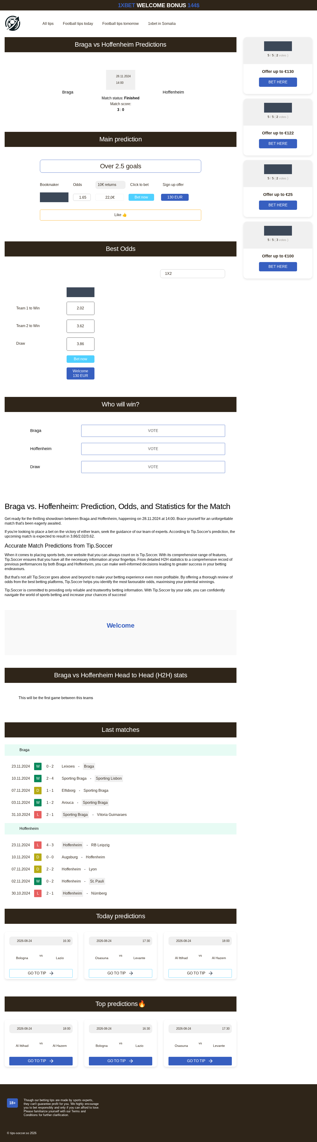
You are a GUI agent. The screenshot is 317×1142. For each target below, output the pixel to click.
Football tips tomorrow (120, 24)
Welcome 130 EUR (80, 373)
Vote (153, 431)
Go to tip (37, 973)
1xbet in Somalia (162, 24)
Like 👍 (120, 215)
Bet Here (278, 82)
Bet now (141, 197)
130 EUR (175, 197)
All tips (48, 24)
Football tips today (78, 24)
